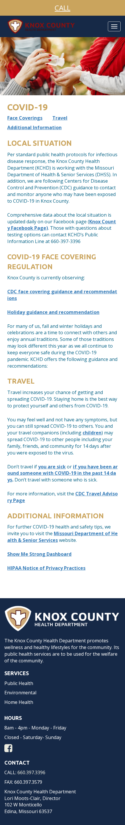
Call (62, 7)
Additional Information (34, 127)
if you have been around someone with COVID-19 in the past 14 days (62, 473)
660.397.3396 (31, 772)
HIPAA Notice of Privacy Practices (46, 568)
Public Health (18, 683)
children (92, 432)
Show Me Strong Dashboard (39, 554)
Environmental (20, 692)
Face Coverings (24, 118)
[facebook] (8, 750)
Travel (59, 118)
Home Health (18, 702)
